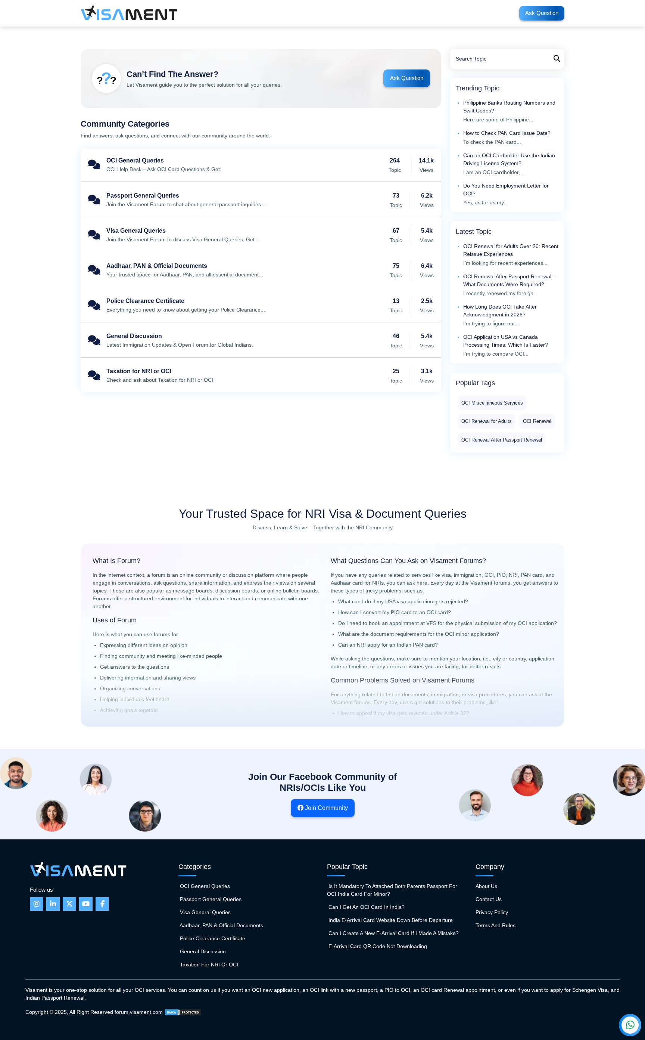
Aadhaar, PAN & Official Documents (261, 270)
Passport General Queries (261, 200)
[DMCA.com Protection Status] (183, 1012)
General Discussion (261, 340)
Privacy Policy (492, 912)
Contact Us (489, 899)
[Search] (557, 58)
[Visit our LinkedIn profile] (53, 904)
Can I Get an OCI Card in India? (366, 907)
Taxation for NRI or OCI (261, 375)
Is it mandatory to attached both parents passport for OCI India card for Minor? (392, 890)
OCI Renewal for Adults (486, 421)
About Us (486, 886)
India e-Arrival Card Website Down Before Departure (390, 920)
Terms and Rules (495, 925)
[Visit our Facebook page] (102, 904)
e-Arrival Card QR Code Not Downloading (377, 946)
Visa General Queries (261, 235)
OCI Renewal (537, 421)
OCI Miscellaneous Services (492, 403)
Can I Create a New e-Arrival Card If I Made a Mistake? (393, 933)
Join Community (325, 808)
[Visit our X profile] (69, 904)
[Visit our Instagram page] (36, 904)
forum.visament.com (139, 1012)
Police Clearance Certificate (261, 305)
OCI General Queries (261, 165)
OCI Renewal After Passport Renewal (501, 440)
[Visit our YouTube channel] (86, 904)
